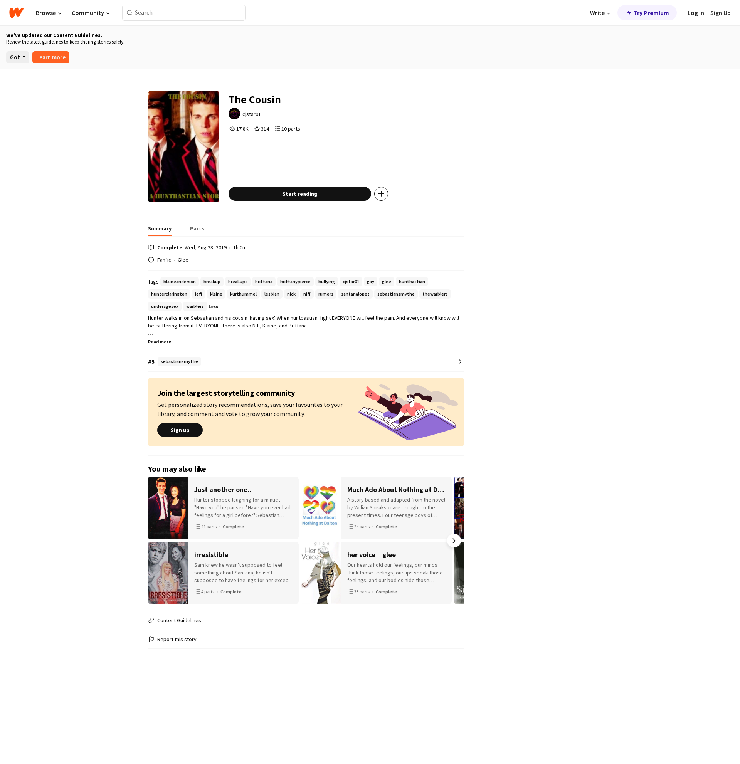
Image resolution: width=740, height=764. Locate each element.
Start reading (300, 193)
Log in (696, 13)
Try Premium (651, 13)
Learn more (51, 57)
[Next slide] (454, 540)
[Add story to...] (381, 194)
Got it (17, 57)
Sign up (180, 429)
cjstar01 (251, 114)
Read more (159, 341)
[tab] (160, 230)
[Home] (16, 12)
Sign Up (720, 13)
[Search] (129, 13)
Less (213, 306)
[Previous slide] (158, 540)
